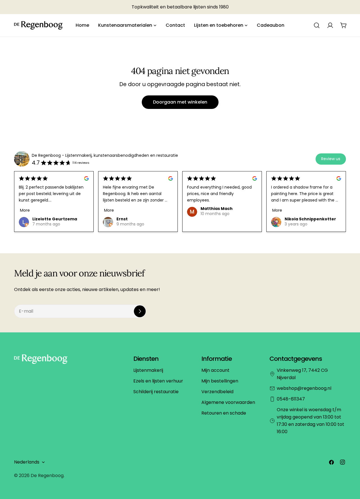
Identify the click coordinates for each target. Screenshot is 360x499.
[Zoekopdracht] (316, 25)
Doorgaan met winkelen (180, 102)
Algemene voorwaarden (228, 402)
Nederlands (26, 462)
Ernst (122, 219)
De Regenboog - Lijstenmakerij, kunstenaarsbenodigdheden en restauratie (105, 155)
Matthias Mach (217, 209)
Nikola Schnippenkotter (310, 219)
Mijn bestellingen (219, 381)
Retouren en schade (223, 413)
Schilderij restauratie (156, 391)
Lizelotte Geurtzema (54, 219)
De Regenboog (47, 475)
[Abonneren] (140, 311)
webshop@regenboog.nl (304, 388)
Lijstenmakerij (148, 370)
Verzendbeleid (217, 391)
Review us (330, 159)
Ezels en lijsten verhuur (158, 381)
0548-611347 (291, 399)
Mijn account (215, 370)
